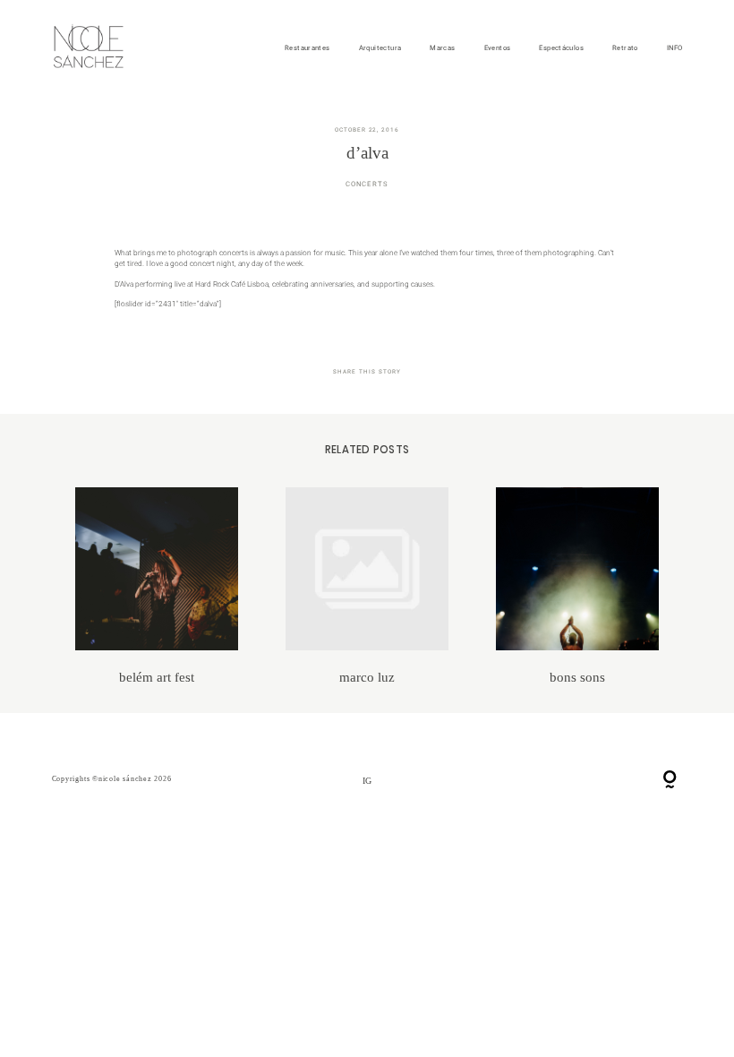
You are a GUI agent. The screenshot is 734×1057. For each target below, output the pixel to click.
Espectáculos (561, 48)
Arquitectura (380, 48)
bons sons (578, 586)
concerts (367, 184)
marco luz (367, 586)
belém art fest (157, 586)
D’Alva (124, 283)
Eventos (497, 48)
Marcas (442, 48)
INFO (675, 48)
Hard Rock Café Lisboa (232, 283)
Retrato (625, 48)
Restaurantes (307, 48)
